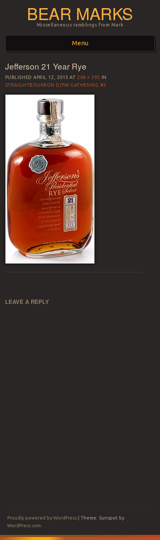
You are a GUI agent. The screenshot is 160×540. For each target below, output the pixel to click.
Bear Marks (80, 13)
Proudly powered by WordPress (42, 517)
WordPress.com (24, 525)
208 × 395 (88, 77)
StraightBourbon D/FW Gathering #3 (55, 85)
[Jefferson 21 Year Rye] (50, 262)
